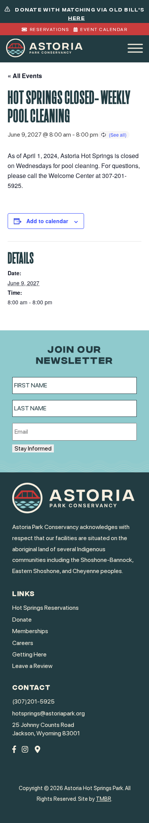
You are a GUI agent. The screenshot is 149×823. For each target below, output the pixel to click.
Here (76, 18)
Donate (22, 619)
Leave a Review (32, 666)
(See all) (117, 134)
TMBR (103, 798)
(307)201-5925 (33, 701)
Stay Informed (33, 448)
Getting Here (29, 654)
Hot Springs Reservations (45, 607)
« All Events (25, 75)
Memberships (30, 631)
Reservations (50, 29)
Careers (22, 643)
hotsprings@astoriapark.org (48, 713)
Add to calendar (47, 221)
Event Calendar (103, 29)
